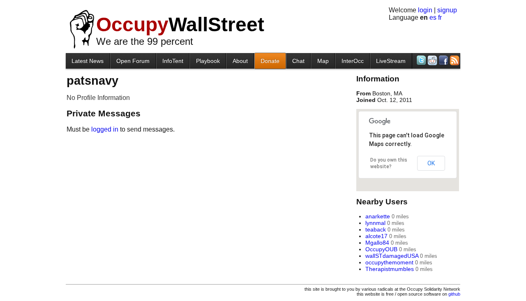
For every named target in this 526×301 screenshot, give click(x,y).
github (454, 294)
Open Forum (133, 61)
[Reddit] (431, 60)
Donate (270, 61)
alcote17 (376, 236)
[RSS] (453, 60)
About (240, 61)
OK (431, 163)
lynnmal (375, 223)
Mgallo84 (377, 242)
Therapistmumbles (389, 269)
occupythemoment (389, 262)
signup (447, 10)
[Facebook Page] (442, 60)
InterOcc (352, 61)
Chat (298, 61)
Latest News (88, 61)
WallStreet (180, 24)
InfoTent (172, 61)
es (432, 17)
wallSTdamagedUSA (391, 255)
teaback (375, 229)
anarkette (377, 216)
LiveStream (391, 61)
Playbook (208, 61)
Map (323, 61)
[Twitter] (420, 60)
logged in (104, 129)
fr (440, 17)
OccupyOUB (381, 249)
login (425, 10)
